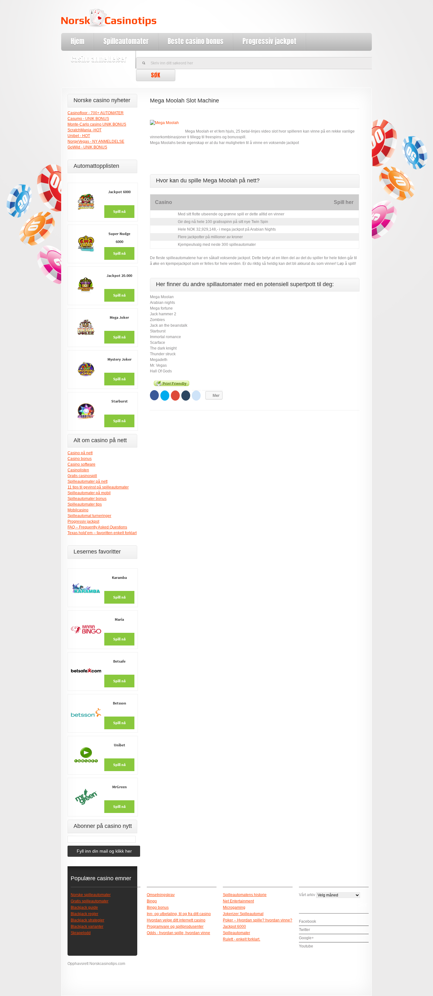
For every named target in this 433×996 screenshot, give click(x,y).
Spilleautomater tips (85, 504)
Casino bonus (80, 458)
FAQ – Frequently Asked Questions (97, 527)
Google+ (306, 938)
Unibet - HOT (79, 136)
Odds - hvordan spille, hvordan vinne (178, 933)
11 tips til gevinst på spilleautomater (98, 487)
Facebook (307, 921)
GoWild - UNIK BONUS (87, 147)
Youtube (306, 946)
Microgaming (234, 907)
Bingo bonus (158, 907)
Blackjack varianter (87, 926)
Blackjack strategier (87, 920)
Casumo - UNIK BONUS (88, 118)
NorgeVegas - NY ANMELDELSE (96, 141)
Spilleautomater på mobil (89, 493)
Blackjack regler (84, 914)
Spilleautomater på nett (87, 481)
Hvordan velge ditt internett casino (176, 920)
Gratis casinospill (82, 476)
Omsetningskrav (161, 895)
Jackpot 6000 (234, 926)
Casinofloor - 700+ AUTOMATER (96, 113)
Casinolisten (78, 470)
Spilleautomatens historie (245, 895)
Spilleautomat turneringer (89, 516)
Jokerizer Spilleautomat (243, 914)
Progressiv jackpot (269, 41)
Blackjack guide (84, 907)
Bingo (152, 901)
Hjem (77, 41)
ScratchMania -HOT (84, 130)
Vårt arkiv (307, 895)
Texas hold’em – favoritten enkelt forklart (102, 533)
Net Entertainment (238, 901)
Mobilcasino (78, 510)
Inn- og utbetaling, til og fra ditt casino (179, 914)
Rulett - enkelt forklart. (241, 939)
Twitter (304, 929)
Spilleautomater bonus (87, 498)
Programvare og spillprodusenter (175, 926)
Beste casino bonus (195, 41)
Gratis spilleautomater (89, 901)
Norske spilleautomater (91, 895)
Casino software (81, 464)
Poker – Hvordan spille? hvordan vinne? (257, 920)
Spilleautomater (126, 41)
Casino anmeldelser (98, 59)
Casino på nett (80, 453)
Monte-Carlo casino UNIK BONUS (97, 124)
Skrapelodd (81, 933)
